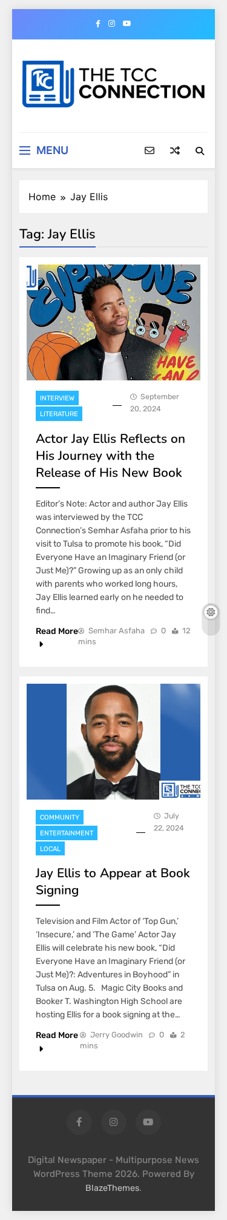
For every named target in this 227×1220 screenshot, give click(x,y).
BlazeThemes (112, 1188)
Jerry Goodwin (116, 1034)
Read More (57, 631)
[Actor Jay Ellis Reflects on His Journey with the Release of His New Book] (113, 322)
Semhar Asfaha (116, 630)
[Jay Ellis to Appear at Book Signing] (113, 742)
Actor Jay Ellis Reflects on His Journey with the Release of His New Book (110, 455)
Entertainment (66, 833)
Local (50, 849)
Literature (59, 414)
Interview (57, 398)
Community (59, 817)
